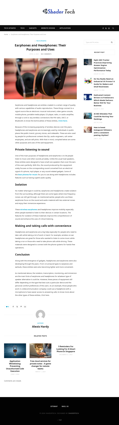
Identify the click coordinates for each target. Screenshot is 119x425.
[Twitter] (7, 119)
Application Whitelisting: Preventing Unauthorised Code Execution (15, 366)
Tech (22, 28)
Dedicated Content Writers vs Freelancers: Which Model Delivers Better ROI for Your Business (104, 100)
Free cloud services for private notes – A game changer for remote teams (40, 365)
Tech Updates (10, 28)
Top (60, 420)
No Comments (46, 54)
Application (65, 28)
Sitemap (54, 406)
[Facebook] (7, 113)
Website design (48, 28)
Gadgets (33, 28)
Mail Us (65, 406)
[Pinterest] (7, 125)
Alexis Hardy (40, 326)
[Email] (7, 131)
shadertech (73, 413)
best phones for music (28, 174)
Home (6, 34)
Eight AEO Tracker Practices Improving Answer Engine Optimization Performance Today (103, 65)
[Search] (113, 28)
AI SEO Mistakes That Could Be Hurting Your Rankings (103, 116)
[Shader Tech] (59, 12)
